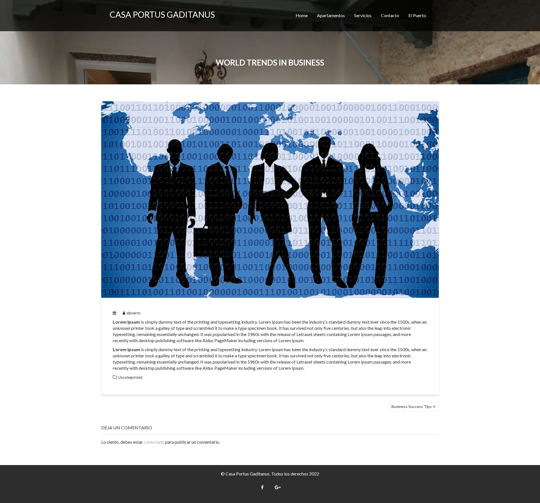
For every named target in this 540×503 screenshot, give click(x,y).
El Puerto (417, 15)
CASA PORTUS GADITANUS (162, 14)
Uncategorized (130, 377)
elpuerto (134, 313)
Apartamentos (331, 15)
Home (302, 15)
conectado (154, 442)
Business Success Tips (412, 406)
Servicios (363, 15)
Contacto (390, 15)
